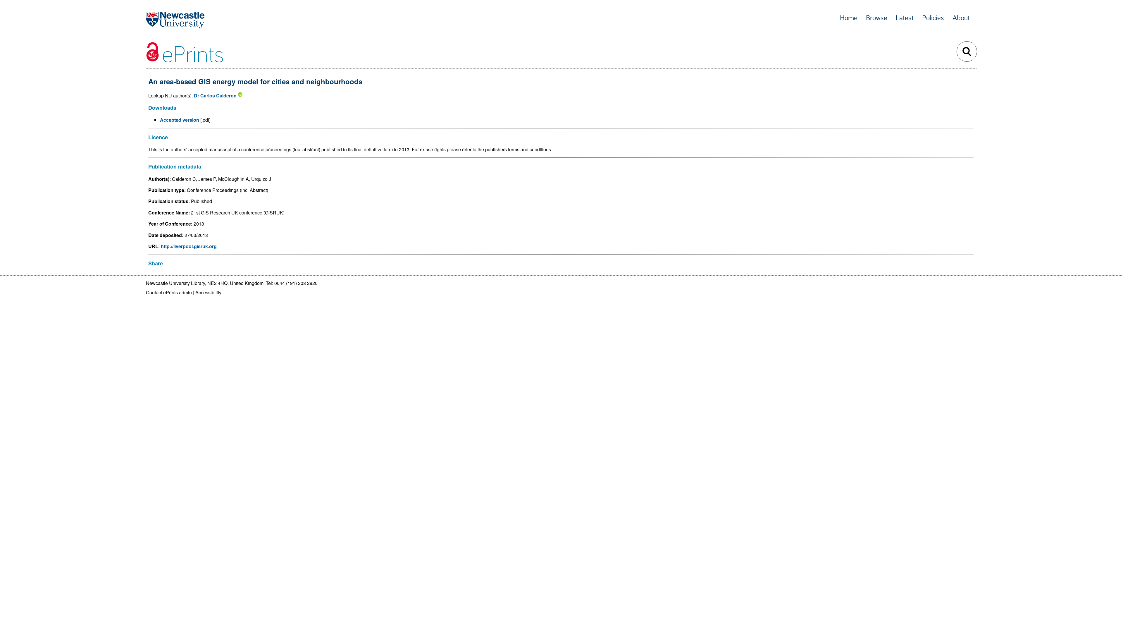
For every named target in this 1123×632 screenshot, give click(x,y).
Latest (905, 18)
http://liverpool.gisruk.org (189, 246)
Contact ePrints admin (169, 292)
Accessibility (208, 292)
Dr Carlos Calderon (215, 95)
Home (848, 18)
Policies (933, 18)
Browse (876, 18)
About (961, 18)
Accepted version (179, 119)
